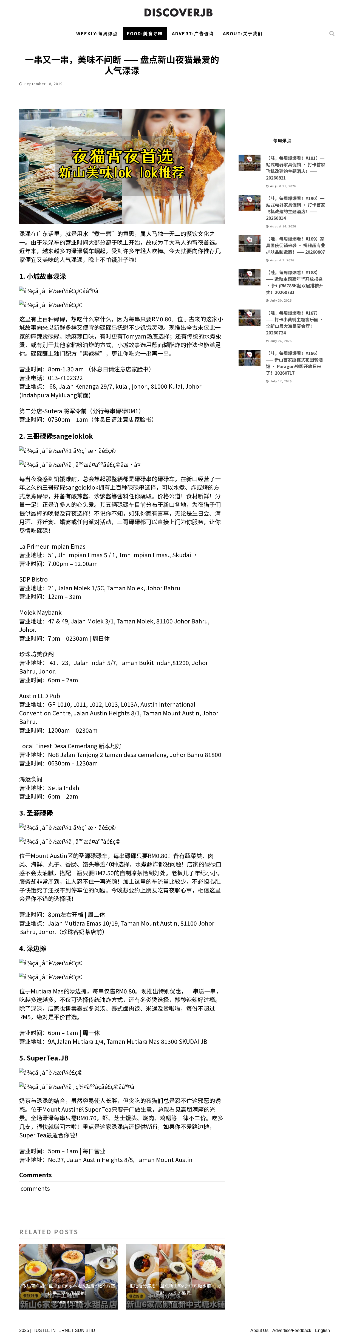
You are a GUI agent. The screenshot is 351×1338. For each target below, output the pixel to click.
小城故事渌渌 (46, 276)
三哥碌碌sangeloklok (60, 436)
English (322, 1330)
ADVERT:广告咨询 (193, 33)
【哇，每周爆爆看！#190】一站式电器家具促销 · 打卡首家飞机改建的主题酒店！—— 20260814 (295, 208)
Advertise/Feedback (291, 1330)
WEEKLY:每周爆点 (97, 33)
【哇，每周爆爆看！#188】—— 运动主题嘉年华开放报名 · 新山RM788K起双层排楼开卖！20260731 (294, 282)
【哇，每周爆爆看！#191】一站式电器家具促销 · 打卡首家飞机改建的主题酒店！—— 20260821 (295, 168)
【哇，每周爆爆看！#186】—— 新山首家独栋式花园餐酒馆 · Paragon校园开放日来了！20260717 (294, 363)
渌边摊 (36, 948)
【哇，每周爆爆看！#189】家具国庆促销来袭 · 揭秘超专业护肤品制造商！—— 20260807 (295, 245)
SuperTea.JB (48, 1057)
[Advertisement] (282, 86)
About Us (259, 1330)
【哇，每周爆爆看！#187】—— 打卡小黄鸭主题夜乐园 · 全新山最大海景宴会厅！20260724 (295, 323)
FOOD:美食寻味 (145, 33)
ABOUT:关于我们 (243, 33)
